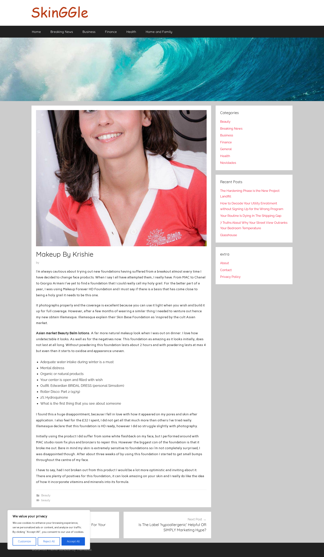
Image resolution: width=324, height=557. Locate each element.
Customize (24, 541)
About (224, 263)
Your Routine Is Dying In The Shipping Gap (250, 216)
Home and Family (159, 32)
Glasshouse (228, 235)
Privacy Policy (230, 277)
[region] (49, 529)
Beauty (45, 495)
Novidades (228, 163)
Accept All (73, 541)
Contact (226, 270)
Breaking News (61, 32)
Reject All (49, 541)
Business (88, 32)
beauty (45, 500)
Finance (111, 32)
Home (36, 32)
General (226, 149)
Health (131, 32)
